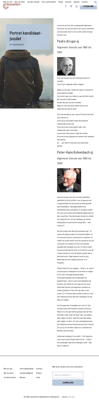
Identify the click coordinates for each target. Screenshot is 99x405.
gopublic (71, 397)
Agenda (76, 1)
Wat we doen (9, 373)
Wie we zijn (8, 368)
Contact (85, 1)
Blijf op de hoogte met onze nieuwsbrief (67, 366)
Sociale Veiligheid (26, 373)
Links (38, 377)
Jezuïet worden (10, 377)
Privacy (39, 373)
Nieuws (68, 1)
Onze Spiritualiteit (27, 368)
